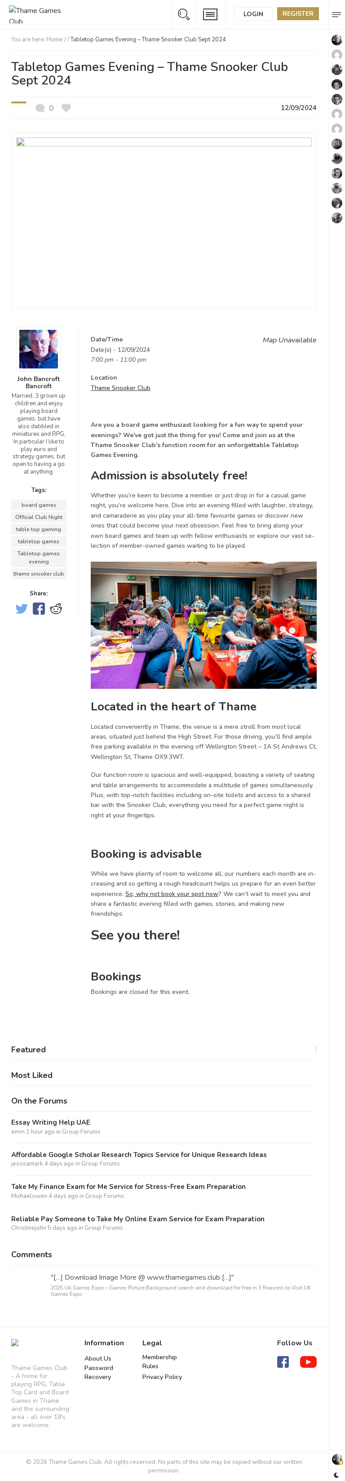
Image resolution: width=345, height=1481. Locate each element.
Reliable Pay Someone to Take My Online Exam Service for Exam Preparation (138, 1219)
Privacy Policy (162, 1377)
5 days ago (62, 1228)
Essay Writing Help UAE (50, 1122)
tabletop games (38, 541)
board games (39, 505)
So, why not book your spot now (171, 894)
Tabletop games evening (39, 557)
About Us (97, 1358)
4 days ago (59, 1164)
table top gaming (38, 529)
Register (298, 13)
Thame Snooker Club (120, 388)
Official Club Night (38, 517)
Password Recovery (98, 1372)
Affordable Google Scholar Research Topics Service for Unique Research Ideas (139, 1155)
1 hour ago (40, 1132)
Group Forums (81, 1132)
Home (54, 39)
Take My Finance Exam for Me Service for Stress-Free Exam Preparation (128, 1187)
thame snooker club (38, 573)
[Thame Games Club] (14, 1346)
